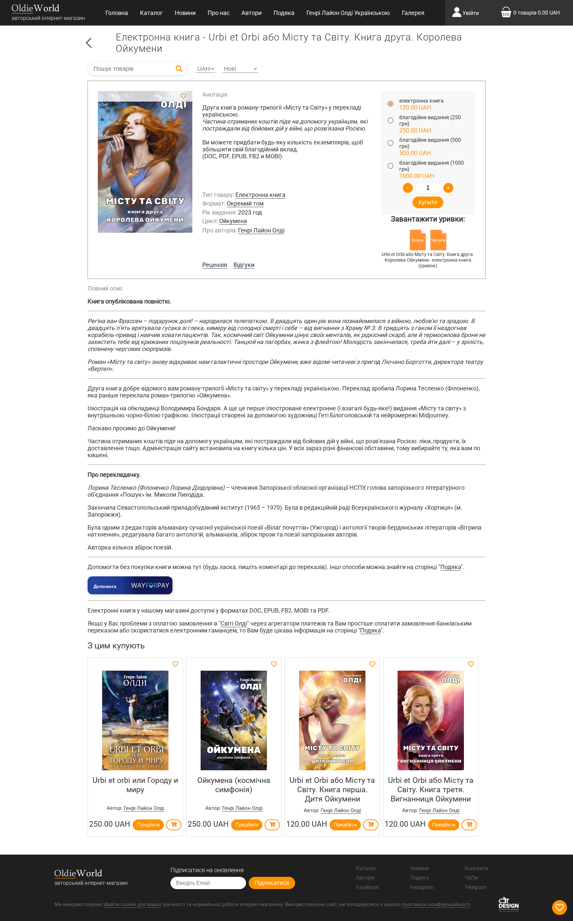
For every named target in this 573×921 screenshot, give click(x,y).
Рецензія (214, 264)
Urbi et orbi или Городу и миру (135, 785)
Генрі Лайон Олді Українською (348, 12)
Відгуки (243, 264)
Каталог (151, 12)
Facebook (367, 887)
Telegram (475, 887)
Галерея (413, 12)
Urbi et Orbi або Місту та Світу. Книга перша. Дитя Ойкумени (332, 789)
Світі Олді (234, 623)
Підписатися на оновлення (207, 870)
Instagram (422, 887)
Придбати (148, 825)
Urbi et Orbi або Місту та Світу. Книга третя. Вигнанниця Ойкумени (431, 789)
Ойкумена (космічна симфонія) (233, 785)
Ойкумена (233, 220)
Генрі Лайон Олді (261, 230)
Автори (251, 12)
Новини (185, 12)
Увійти (471, 13)
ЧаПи (471, 878)
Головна (116, 12)
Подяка (284, 12)
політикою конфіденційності (436, 904)
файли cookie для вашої (132, 904)
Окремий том (245, 203)
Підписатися (272, 882)
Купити (427, 202)
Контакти (476, 868)
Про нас (218, 12)
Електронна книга (260, 194)
